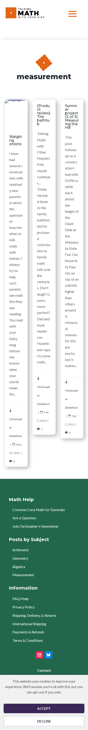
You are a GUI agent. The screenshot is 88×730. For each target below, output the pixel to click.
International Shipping (29, 624)
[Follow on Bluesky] (48, 655)
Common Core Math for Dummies (38, 509)
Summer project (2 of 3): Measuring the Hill (71, 269)
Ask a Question (24, 518)
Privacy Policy (23, 607)
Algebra (18, 566)
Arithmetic (20, 550)
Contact (44, 670)
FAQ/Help (20, 598)
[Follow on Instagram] (39, 655)
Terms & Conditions (27, 640)
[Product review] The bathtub (43, 267)
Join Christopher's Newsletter (35, 526)
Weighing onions (16, 283)
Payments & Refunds (28, 632)
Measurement (23, 575)
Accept (44, 708)
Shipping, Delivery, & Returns (34, 615)
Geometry (20, 558)
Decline (44, 721)
